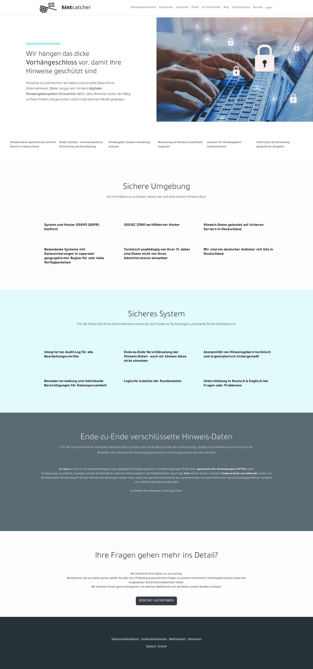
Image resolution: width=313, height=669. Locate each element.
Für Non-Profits (211, 7)
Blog (226, 7)
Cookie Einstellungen (154, 639)
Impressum (194, 639)
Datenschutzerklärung (125, 639)
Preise (195, 7)
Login (269, 8)
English (162, 646)
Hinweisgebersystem (143, 7)
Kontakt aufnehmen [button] (156, 601)
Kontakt (258, 7)
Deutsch (151, 646)
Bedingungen (177, 639)
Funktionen (166, 7)
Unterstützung (241, 7)
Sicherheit (182, 7)
